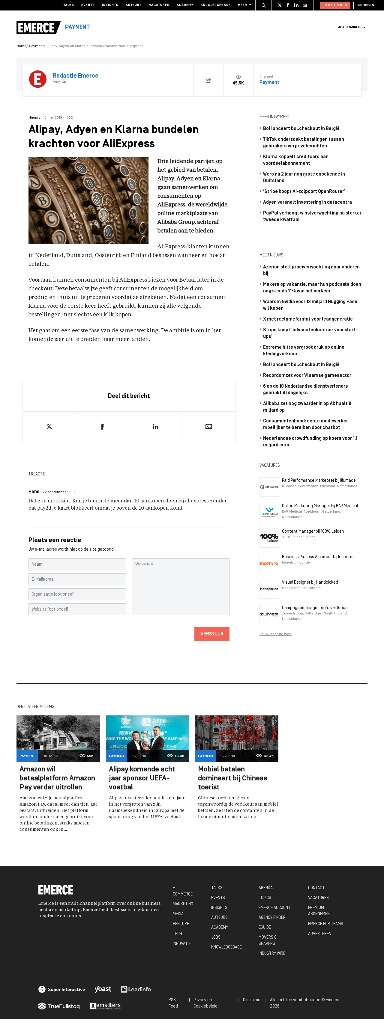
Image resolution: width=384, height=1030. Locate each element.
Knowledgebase (216, 5)
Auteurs (134, 5)
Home (21, 46)
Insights (110, 5)
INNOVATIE (181, 944)
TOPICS (265, 898)
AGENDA (266, 888)
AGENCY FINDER (272, 918)
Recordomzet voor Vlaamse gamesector (307, 375)
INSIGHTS (219, 908)
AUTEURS (219, 918)
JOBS (215, 937)
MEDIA (178, 914)
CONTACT (316, 888)
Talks (68, 5)
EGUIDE (265, 927)
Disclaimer (252, 1000)
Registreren (335, 5)
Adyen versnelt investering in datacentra (307, 202)
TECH (177, 934)
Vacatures (159, 5)
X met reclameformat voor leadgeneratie (308, 319)
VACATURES (318, 898)
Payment (36, 46)
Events (88, 5)
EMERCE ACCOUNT (274, 908)
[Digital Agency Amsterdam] (61, 989)
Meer (242, 5)
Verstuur (212, 634)
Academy (185, 5)
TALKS (217, 888)
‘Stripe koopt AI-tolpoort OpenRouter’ (304, 191)
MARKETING (183, 904)
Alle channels (350, 27)
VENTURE (181, 924)
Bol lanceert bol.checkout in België (301, 128)
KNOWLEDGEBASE (226, 947)
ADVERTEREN (319, 934)
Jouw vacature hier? (276, 634)
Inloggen (365, 5)
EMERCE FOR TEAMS (325, 924)
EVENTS (218, 898)
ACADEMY (219, 927)
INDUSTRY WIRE (272, 954)
